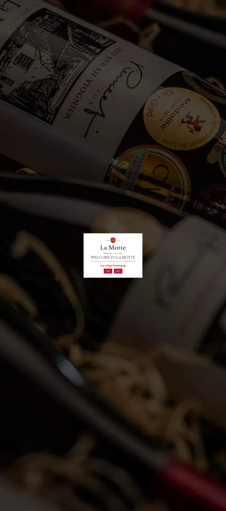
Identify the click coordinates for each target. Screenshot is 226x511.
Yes (108, 271)
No (118, 271)
